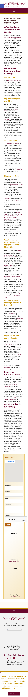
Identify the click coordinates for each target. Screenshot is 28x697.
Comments (8, 504)
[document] (14, 684)
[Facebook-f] (11, 658)
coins (11, 117)
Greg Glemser (8, 255)
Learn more (7, 331)
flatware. (6, 119)
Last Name (8, 491)
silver (5, 110)
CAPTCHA (7, 515)
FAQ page (17, 398)
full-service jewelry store (14, 80)
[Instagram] (21, 658)
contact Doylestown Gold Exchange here (13, 295)
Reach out (7, 232)
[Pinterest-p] (17, 658)
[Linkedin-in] (7, 658)
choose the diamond (10, 256)
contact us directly (9, 399)
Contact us (7, 198)
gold (16, 109)
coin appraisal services (13, 143)
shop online (19, 200)
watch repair (17, 354)
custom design (8, 265)
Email (6, 498)
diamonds (12, 313)
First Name (8, 485)
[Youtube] (14, 658)
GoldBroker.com (14, 561)
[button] (2, 6)
